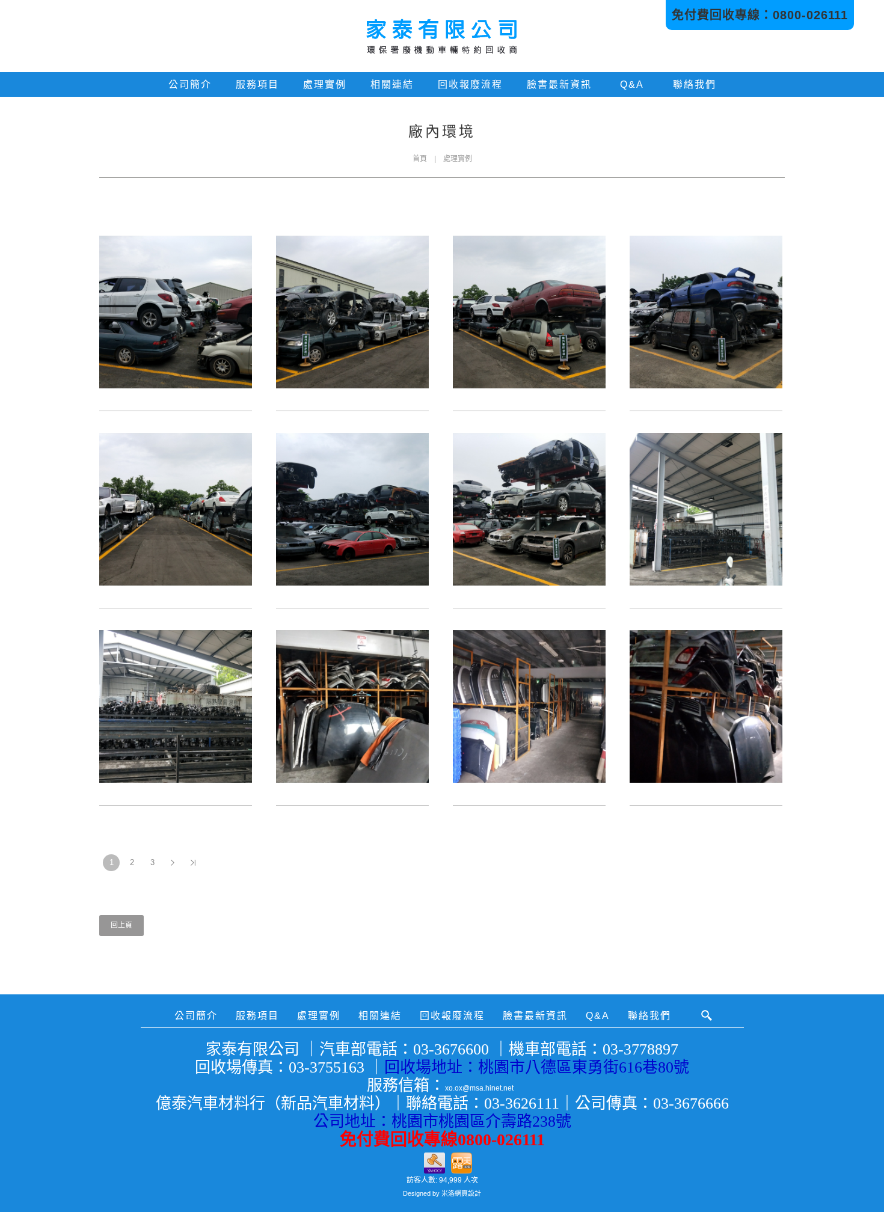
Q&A (632, 84)
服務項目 (257, 84)
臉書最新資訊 (559, 84)
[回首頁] (442, 36)
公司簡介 (190, 84)
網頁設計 (468, 1193)
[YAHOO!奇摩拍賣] (434, 1161)
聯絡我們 (694, 84)
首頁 (420, 159)
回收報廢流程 (470, 84)
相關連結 (392, 84)
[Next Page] (172, 862)
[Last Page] (193, 862)
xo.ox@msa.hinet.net (479, 1088)
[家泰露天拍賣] (461, 1161)
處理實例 (324, 84)
